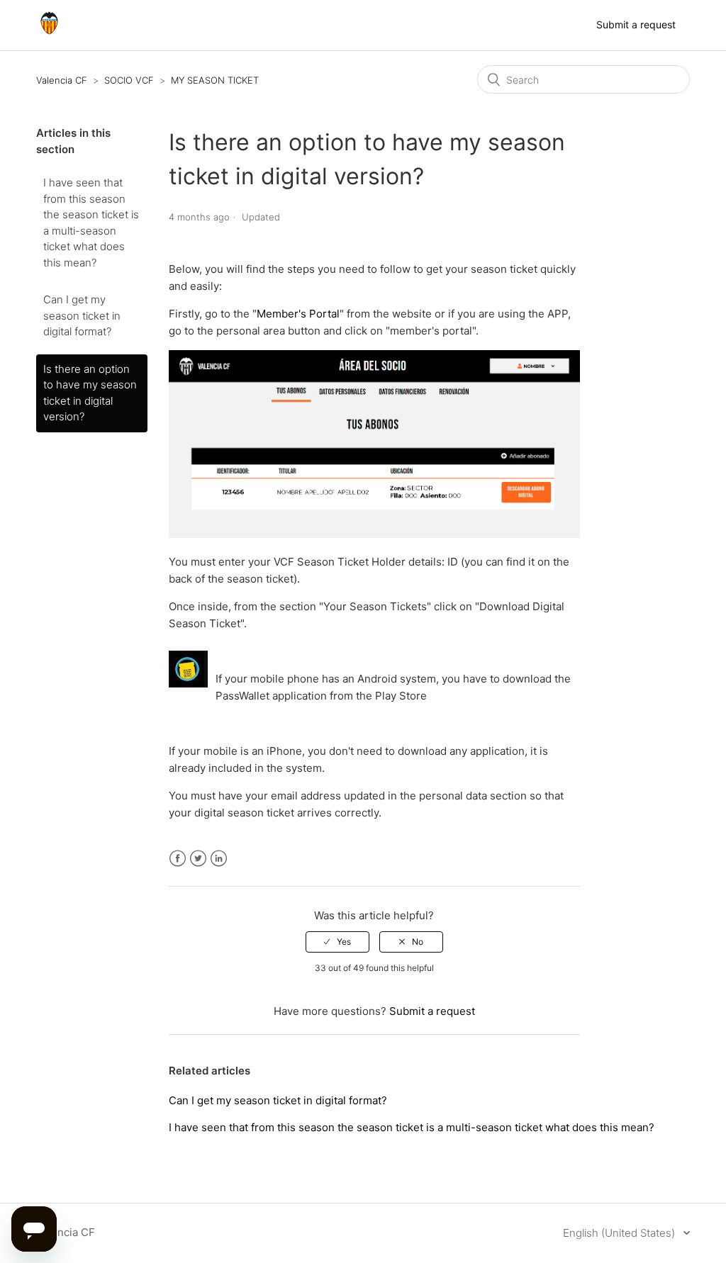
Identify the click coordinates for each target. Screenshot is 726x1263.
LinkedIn (219, 859)
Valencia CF (61, 80)
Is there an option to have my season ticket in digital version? (90, 393)
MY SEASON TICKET (215, 80)
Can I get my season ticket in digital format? (82, 315)
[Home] (49, 32)
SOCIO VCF (129, 80)
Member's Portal (298, 313)
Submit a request (636, 24)
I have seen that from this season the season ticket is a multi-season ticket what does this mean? (91, 222)
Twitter (198, 859)
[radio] (337, 942)
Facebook (177, 859)
